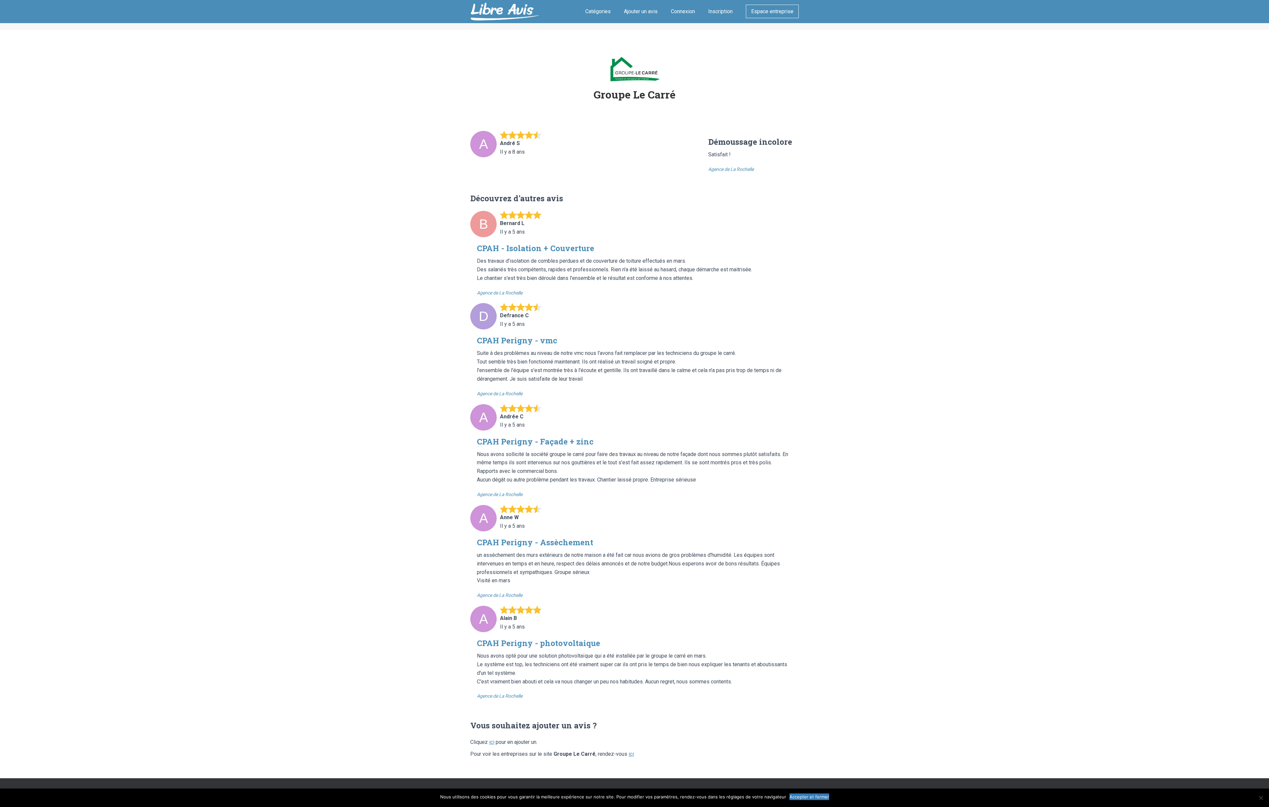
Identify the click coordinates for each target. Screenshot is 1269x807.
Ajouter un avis (641, 11)
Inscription (720, 11)
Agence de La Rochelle (731, 169)
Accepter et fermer (809, 796)
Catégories (598, 11)
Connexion (683, 11)
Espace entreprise (772, 11)
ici (491, 742)
